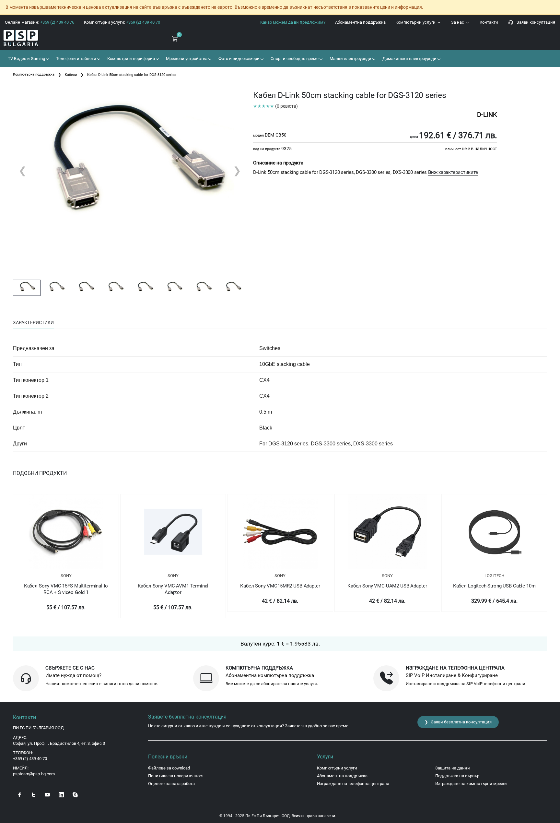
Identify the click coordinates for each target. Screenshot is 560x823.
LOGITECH (494, 575)
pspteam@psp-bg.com (34, 773)
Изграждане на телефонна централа (353, 783)
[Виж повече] (65, 531)
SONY (66, 575)
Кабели (71, 75)
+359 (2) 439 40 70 (30, 758)
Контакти (489, 22)
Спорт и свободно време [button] (294, 58)
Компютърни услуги (416, 22)
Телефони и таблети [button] (75, 58)
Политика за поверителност (176, 775)
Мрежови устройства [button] (186, 58)
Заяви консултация (534, 22)
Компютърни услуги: (122, 22)
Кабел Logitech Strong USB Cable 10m (494, 586)
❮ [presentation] (22, 170)
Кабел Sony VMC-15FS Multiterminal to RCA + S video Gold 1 (66, 589)
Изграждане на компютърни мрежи (471, 783)
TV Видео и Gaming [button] (26, 58)
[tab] (33, 322)
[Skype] (75, 794)
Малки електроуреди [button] (350, 58)
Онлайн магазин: (39, 22)
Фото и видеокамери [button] (238, 58)
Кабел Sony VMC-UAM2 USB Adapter (387, 586)
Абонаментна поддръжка (360, 22)
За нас (458, 22)
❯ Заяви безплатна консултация (458, 722)
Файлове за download (169, 768)
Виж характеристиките (453, 172)
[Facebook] (19, 794)
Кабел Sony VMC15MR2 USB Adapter (280, 586)
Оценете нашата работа (171, 783)
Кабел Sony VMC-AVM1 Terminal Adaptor (173, 589)
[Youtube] (47, 794)
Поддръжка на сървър (457, 775)
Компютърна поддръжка (33, 74)
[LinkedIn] (61, 794)
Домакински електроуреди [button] (409, 58)
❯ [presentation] (237, 170)
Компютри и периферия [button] (130, 58)
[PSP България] (46, 38)
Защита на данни (452, 768)
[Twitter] (33, 794)
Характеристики (33, 322)
